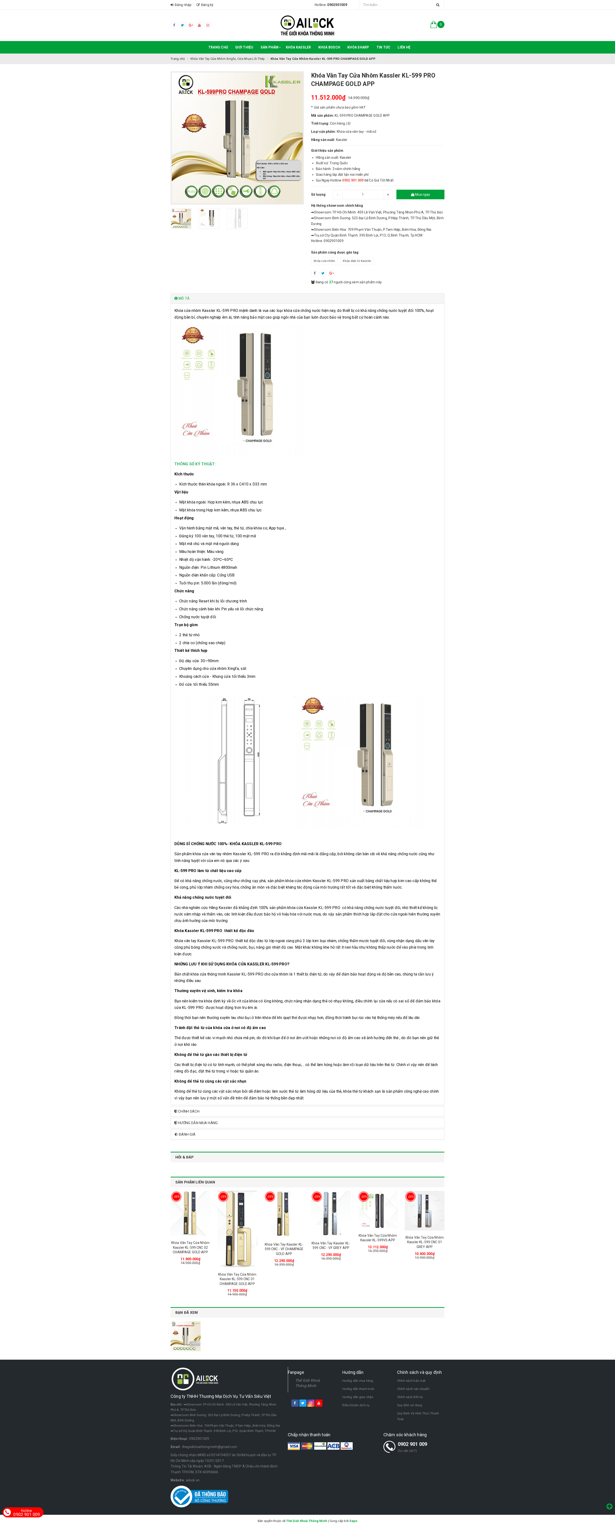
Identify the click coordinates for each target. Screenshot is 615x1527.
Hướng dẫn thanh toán (358, 1389)
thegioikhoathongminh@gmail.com (209, 1447)
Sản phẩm (270, 47)
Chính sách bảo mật (411, 1380)
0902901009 (199, 1439)
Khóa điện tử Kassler (357, 261)
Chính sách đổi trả (410, 1397)
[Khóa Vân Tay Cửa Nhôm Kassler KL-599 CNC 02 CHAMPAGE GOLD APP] (190, 1213)
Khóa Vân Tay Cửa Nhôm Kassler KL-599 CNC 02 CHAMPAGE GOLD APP (190, 1247)
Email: (176, 1447)
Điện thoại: (179, 1439)
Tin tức (383, 47)
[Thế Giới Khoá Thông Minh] (307, 25)
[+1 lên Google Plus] (331, 273)
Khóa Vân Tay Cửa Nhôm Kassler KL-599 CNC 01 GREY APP (425, 1242)
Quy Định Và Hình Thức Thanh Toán (418, 1416)
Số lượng (318, 194)
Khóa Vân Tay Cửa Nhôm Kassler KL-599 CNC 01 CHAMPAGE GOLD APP (237, 1279)
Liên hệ (404, 47)
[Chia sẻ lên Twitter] (323, 273)
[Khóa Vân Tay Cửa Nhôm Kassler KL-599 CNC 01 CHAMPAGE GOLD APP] (237, 1229)
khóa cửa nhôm (324, 261)
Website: (178, 1480)
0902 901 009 (412, 1444)
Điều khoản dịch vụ (356, 1405)
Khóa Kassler (298, 47)
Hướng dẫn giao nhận (357, 1397)
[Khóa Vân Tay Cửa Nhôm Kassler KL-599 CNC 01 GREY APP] (424, 1210)
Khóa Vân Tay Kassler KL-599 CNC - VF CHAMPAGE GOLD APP (284, 1249)
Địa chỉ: (176, 1404)
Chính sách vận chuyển (413, 1389)
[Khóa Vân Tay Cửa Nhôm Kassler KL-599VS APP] (378, 1210)
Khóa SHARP (358, 47)
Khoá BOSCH (329, 47)
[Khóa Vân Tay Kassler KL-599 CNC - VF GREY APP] (331, 1213)
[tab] (307, 298)
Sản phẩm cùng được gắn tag (335, 252)
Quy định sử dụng (409, 1405)
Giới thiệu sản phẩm (327, 150)
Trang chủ (218, 47)
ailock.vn (192, 1480)
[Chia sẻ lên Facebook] (314, 273)
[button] (307, 298)
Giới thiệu (244, 47)
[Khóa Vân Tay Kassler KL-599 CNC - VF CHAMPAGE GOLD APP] (284, 1214)
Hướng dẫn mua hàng (357, 1380)
